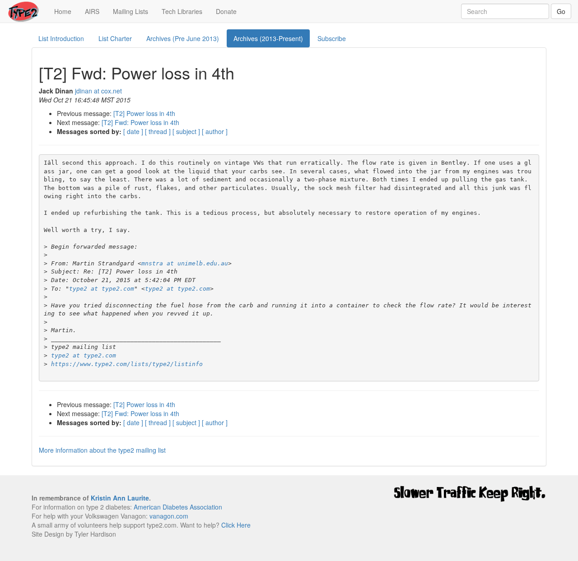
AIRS (92, 11)
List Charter (115, 38)
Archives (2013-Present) (268, 38)
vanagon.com (168, 515)
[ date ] (133, 131)
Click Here (236, 524)
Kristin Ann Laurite (120, 497)
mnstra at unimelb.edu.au (184, 263)
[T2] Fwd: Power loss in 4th (140, 122)
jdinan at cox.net (98, 90)
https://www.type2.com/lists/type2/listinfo (127, 364)
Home (66, 11)
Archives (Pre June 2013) (182, 38)
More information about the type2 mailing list (102, 449)
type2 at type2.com (101, 288)
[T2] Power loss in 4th (144, 113)
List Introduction (61, 38)
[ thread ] (158, 131)
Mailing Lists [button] (130, 11)
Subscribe (331, 38)
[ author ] (215, 131)
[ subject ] (186, 131)
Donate (226, 11)
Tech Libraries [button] (182, 11)
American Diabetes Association (178, 506)
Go (561, 11)
